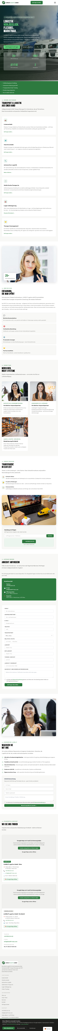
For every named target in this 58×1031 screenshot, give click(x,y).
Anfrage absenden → (13, 684)
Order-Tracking (5, 989)
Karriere (4, 999)
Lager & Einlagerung (6, 987)
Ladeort (7, 644)
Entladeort (8, 651)
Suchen (50, 535)
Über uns (4, 995)
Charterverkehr (5, 980)
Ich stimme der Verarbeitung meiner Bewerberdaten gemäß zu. (26, 802)
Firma (7, 608)
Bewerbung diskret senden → (29, 805)
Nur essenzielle (21, 1028)
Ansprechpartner (10, 614)
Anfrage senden (36, 2)
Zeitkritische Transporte (7, 984)
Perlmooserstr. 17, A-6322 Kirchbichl (10, 1017)
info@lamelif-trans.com (12, 589)
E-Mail (7, 620)
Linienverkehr (5, 977)
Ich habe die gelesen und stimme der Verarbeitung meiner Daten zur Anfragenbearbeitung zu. (27, 680)
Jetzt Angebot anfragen (11, 47)
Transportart (9, 632)
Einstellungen (32, 1028)
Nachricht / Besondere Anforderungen (16, 669)
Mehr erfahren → (8, 172)
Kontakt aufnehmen (28, 47)
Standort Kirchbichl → (9, 213)
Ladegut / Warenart (11, 663)
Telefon (7, 626)
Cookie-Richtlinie (24, 1024)
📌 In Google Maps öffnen (11, 879)
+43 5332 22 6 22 (10, 585)
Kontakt (3, 1002)
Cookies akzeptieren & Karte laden (29, 848)
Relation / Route (10, 638)
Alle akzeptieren (8, 1028)
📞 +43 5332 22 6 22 (29, 541)
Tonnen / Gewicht (10, 657)
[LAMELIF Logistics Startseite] (10, 2)
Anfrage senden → (8, 131)
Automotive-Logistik (6, 982)
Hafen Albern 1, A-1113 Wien (8, 1015)
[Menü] (55, 3)
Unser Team (4, 997)
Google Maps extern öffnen (29, 852)
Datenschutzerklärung (11, 1024)
